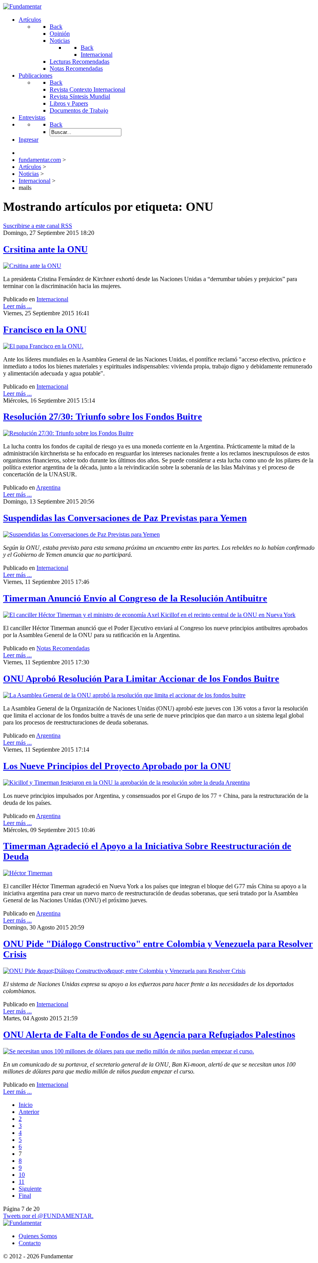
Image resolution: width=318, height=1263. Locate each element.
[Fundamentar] (22, 6)
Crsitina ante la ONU (45, 249)
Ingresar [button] (28, 139)
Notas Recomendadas (63, 648)
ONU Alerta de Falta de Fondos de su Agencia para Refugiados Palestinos (149, 1035)
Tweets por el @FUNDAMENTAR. (48, 1216)
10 (22, 1174)
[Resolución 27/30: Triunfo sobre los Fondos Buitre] (68, 433)
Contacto (30, 1243)
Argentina (48, 487)
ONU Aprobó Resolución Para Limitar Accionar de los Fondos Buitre (141, 679)
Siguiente (30, 1188)
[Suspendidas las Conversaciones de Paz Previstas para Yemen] (81, 534)
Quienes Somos (38, 1236)
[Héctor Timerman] (27, 873)
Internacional (52, 299)
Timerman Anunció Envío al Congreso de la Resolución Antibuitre (135, 598)
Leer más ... (17, 306)
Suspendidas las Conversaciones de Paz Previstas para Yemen (125, 518)
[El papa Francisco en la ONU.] (43, 346)
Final (25, 1195)
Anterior (29, 1111)
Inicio (26, 1104)
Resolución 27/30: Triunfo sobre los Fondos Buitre (102, 417)
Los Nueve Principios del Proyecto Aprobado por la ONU (117, 766)
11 (21, 1181)
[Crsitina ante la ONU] (32, 265)
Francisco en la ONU (44, 330)
